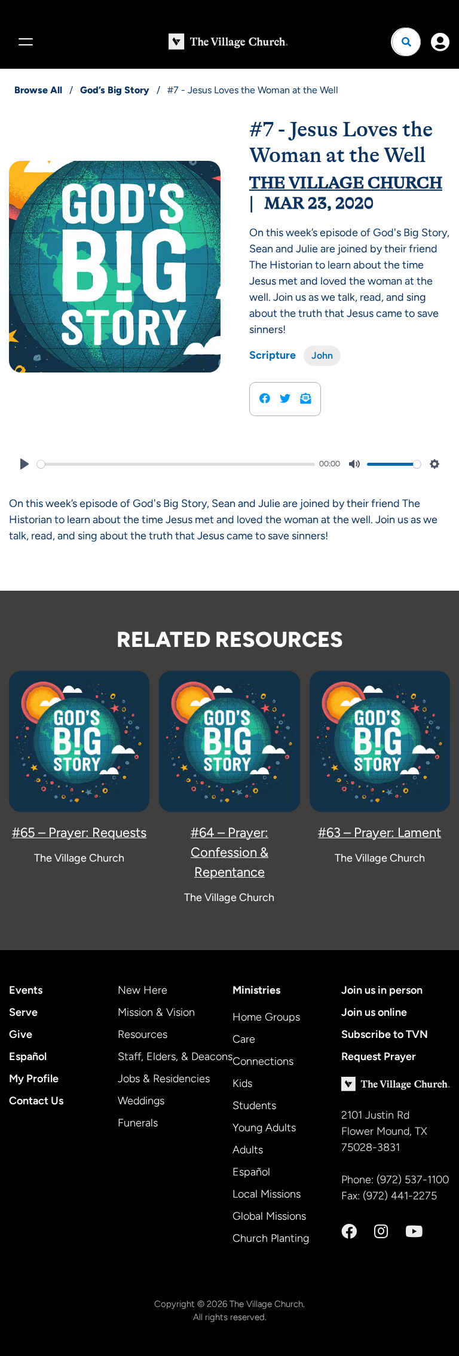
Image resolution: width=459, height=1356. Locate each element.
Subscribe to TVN (384, 1034)
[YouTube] (414, 1231)
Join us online (374, 1012)
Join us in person (382, 990)
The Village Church (345, 183)
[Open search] (406, 42)
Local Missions (266, 1194)
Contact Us (36, 1100)
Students (254, 1105)
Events (25, 990)
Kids (242, 1083)
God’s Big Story (114, 90)
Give (20, 1034)
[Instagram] (381, 1231)
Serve (23, 1012)
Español (28, 1056)
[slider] (176, 464)
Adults (247, 1149)
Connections (262, 1061)
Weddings (141, 1100)
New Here (142, 990)
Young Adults (264, 1127)
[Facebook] (349, 1231)
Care (243, 1039)
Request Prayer (378, 1056)
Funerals (138, 1122)
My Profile (34, 1078)
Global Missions (269, 1216)
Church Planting (270, 1238)
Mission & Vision (156, 1012)
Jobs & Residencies (164, 1078)
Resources (142, 1034)
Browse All (38, 90)
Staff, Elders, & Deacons (175, 1056)
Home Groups (266, 1017)
